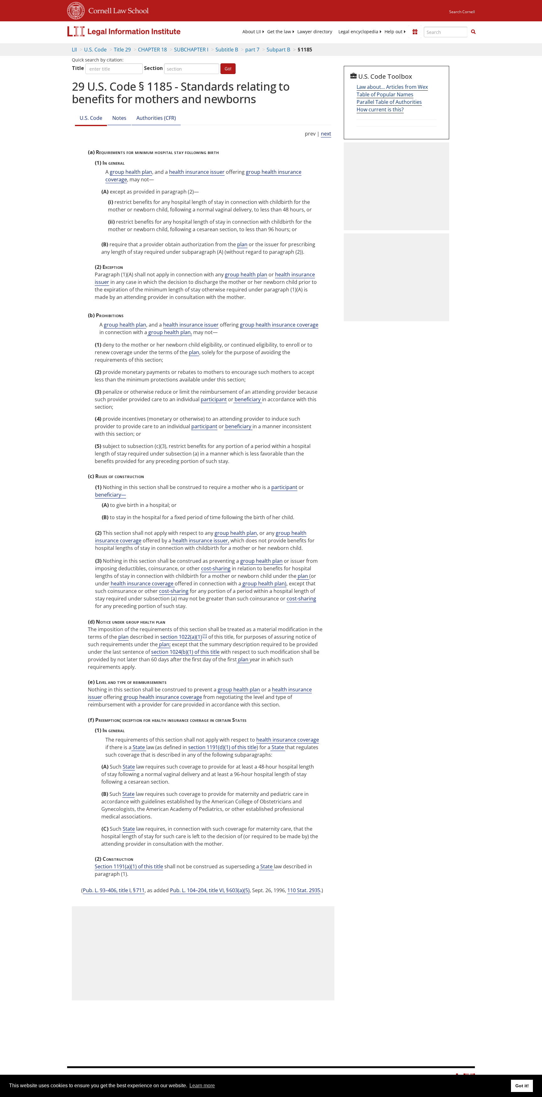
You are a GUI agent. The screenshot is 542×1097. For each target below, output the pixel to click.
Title (78, 68)
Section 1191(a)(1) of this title (129, 866)
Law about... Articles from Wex (392, 86)
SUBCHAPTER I (191, 49)
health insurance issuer (197, 171)
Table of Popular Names (385, 94)
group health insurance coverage (279, 324)
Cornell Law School (117, 9)
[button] (473, 31)
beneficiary (247, 399)
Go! (228, 69)
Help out (393, 32)
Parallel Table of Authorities (389, 102)
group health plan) (263, 583)
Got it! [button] (522, 1085)
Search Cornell (462, 11)
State (138, 747)
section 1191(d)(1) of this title (222, 747)
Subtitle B (226, 49)
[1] (205, 635)
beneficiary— (110, 494)
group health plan (131, 171)
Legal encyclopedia (358, 32)
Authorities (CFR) (156, 117)
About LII (251, 32)
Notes (119, 117)
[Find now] (473, 32)
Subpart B (278, 49)
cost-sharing (216, 568)
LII (74, 49)
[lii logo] (137, 31)
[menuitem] (251, 32)
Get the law (279, 32)
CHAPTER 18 (152, 49)
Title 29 (122, 49)
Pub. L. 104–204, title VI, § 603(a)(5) (210, 890)
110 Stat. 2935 (303, 890)
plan (242, 244)
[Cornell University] (76, 9)
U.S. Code (95, 49)
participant (214, 399)
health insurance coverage (142, 583)
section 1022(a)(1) (181, 636)
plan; (164, 644)
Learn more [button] (202, 1085)
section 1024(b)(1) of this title (185, 651)
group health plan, (169, 332)
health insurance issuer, (200, 540)
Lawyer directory (314, 32)
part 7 (252, 49)
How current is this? (380, 109)
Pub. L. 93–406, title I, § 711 (114, 890)
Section (153, 68)
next (326, 133)
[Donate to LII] (415, 31)
